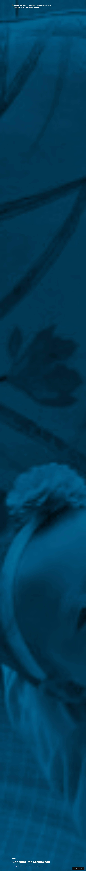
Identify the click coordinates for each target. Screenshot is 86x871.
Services (21, 7)
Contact (37, 7)
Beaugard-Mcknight (19, 5)
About (14, 7)
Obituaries (29, 7)
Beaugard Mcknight (18, 866)
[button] (78, 868)
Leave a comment (40, 866)
